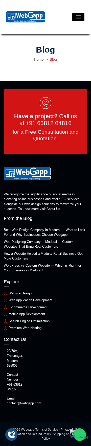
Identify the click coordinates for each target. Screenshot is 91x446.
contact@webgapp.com (24, 403)
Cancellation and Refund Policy (30, 434)
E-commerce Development (28, 307)
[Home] (26, 17)
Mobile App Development (27, 314)
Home (39, 59)
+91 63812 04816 (49, 123)
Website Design (20, 293)
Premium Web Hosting (25, 328)
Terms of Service (46, 429)
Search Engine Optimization (29, 321)
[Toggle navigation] (78, 17)
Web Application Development (30, 300)
